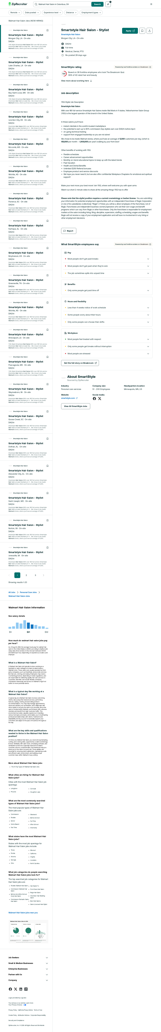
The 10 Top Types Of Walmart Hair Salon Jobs (25, 767)
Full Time (33, 821)
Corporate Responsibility (38, 1015)
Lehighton (14, 788)
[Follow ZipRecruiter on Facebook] (10, 989)
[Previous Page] (9, 575)
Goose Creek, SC (15, 419)
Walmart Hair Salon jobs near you (23, 913)
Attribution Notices (24, 1015)
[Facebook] (94, 398)
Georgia (13, 860)
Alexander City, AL (16, 474)
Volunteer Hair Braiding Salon (37, 897)
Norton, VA (13, 528)
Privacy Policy (12, 1010)
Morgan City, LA (15, 38)
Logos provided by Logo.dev (17, 998)
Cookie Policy (12, 1015)
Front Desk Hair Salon (37, 889)
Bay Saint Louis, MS (17, 93)
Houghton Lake (35, 792)
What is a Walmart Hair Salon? (22, 663)
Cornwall (33, 789)
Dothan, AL (13, 447)
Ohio (12, 863)
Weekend (33, 814)
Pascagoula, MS (15, 365)
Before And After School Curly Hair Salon (19, 895)
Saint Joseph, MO (16, 501)
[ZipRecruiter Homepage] (18, 4)
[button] (151, 4)
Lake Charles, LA (15, 65)
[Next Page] (43, 575)
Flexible (13, 817)
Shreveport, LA (15, 338)
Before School (34, 818)
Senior (13, 821)
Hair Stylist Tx (34, 886)
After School (34, 824)
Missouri (33, 850)
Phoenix (13, 792)
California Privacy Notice (25, 1010)
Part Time (14, 827)
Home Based (15, 824)
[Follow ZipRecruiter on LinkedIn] (21, 989)
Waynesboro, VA (15, 392)
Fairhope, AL (13, 229)
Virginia (32, 857)
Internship (33, 828)
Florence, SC (13, 202)
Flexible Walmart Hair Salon (19, 886)
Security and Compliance (16, 1020)
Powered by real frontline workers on (127, 67)
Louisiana (33, 860)
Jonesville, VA (14, 555)
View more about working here (75, 81)
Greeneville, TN (15, 283)
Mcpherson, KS (15, 256)
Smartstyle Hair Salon (20, 30)
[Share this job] (150, 31)
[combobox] (64, 4)
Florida (13, 853)
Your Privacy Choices (15, 1005)
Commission (15, 814)
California (33, 853)
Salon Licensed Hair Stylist (38, 904)
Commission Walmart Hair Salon (19, 890)
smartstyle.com (68, 398)
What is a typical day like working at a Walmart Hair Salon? (26, 692)
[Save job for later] (47, 30)
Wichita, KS (13, 174)
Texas (13, 850)
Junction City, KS (15, 120)
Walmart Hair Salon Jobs (19, 596)
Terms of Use (38, 1010)
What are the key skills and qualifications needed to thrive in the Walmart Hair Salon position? (28, 733)
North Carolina (34, 863)
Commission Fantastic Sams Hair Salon (20, 900)
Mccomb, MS (14, 147)
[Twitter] (99, 398)
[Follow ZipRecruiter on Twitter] (15, 989)
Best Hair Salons (35, 901)
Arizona (13, 856)
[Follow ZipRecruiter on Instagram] (26, 989)
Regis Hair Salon (35, 892)
